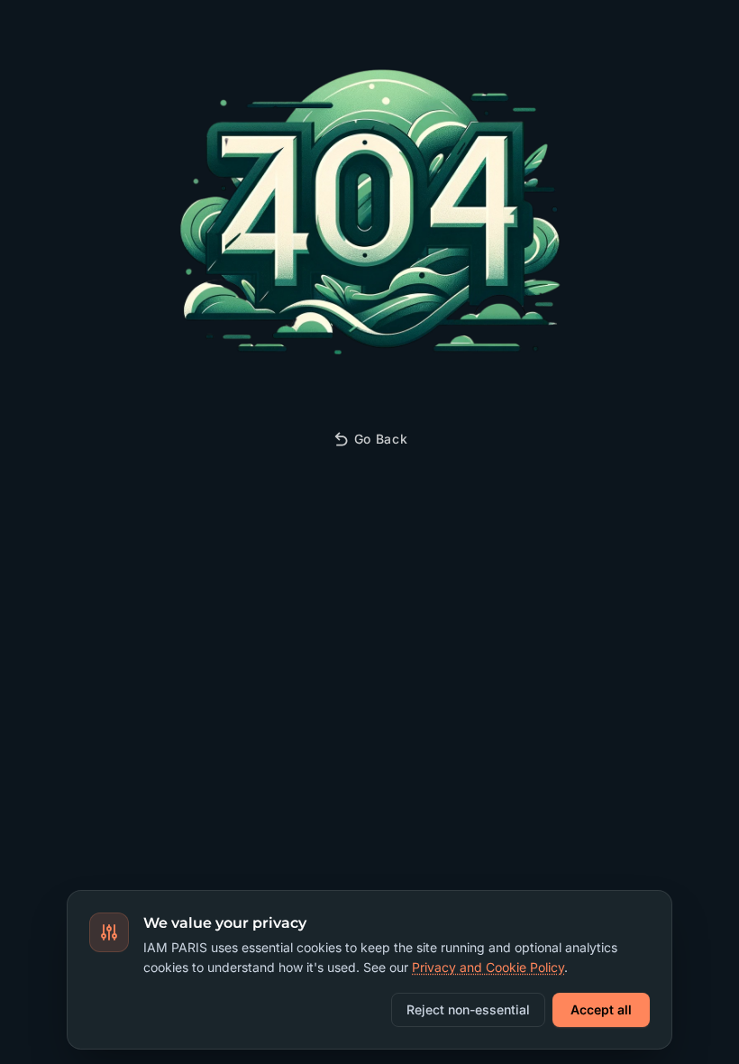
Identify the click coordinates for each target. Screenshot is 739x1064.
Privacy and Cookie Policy (488, 967)
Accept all (601, 1009)
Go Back (381, 438)
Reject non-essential (468, 1009)
